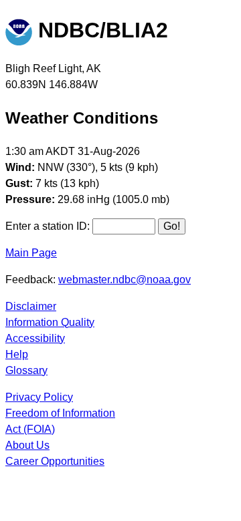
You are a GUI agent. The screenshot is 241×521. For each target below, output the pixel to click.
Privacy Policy (39, 397)
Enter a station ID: (47, 226)
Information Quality (49, 322)
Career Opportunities (54, 461)
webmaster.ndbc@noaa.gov (124, 279)
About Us (27, 445)
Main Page (31, 252)
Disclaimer (30, 306)
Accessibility (35, 338)
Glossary (26, 370)
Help (16, 354)
